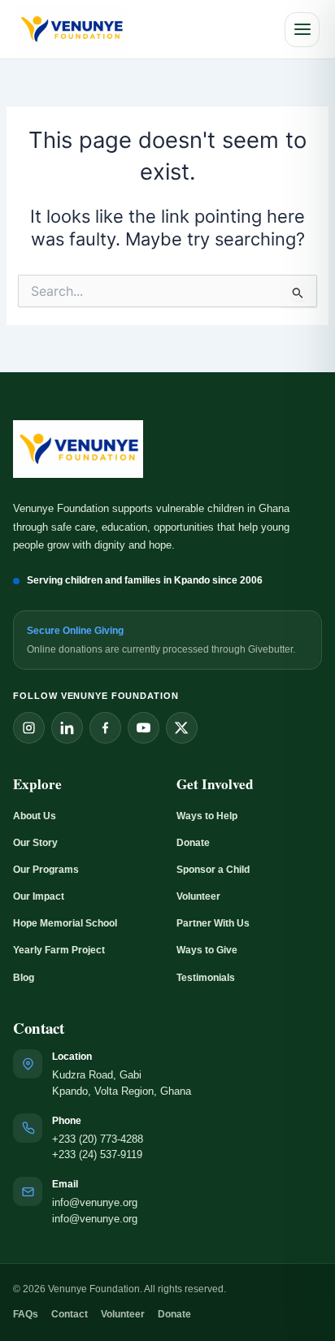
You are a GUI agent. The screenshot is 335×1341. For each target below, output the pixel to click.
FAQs (25, 1314)
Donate (193, 842)
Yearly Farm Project (59, 950)
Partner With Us (213, 923)
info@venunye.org (94, 1203)
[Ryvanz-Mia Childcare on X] (182, 728)
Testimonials (205, 977)
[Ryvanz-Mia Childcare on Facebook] (105, 728)
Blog (23, 977)
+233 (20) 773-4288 (97, 1139)
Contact (69, 1314)
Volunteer (198, 896)
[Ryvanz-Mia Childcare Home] (71, 29)
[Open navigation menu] (302, 29)
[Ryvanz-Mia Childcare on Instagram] (29, 728)
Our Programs (46, 869)
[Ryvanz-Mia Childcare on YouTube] (143, 728)
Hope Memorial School (65, 923)
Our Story (35, 842)
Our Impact (38, 896)
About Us (34, 816)
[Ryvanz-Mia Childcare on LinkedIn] (67, 728)
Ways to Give (206, 950)
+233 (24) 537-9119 (97, 1155)
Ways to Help (206, 816)
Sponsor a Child (213, 869)
